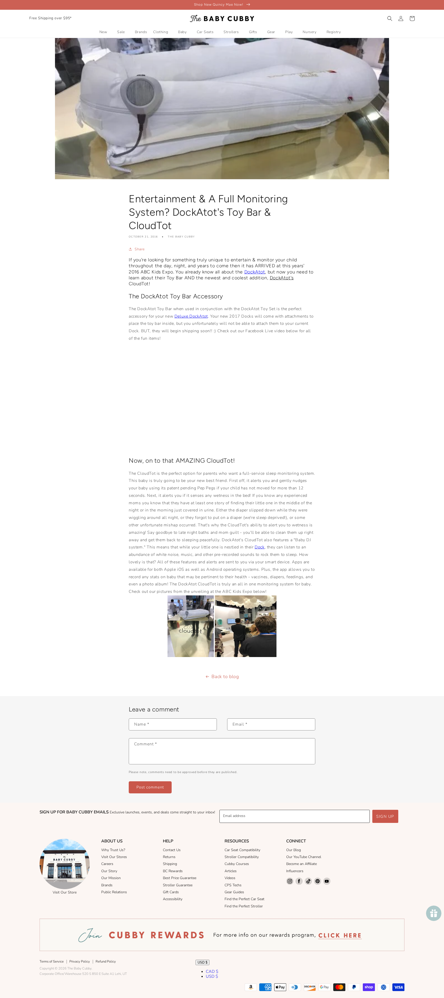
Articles (231, 871)
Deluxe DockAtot (191, 316)
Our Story (109, 871)
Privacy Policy (79, 961)
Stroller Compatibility (242, 856)
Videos (230, 878)
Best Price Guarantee (179, 878)
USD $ (202, 962)
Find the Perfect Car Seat (244, 899)
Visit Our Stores (114, 856)
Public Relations (114, 892)
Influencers (294, 871)
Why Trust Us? (113, 850)
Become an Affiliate (301, 863)
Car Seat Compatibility (242, 850)
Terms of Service (52, 961)
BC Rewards (173, 871)
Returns (169, 856)
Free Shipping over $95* (50, 18)
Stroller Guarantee (177, 885)
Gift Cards (171, 892)
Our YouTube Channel (303, 856)
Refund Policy (106, 961)
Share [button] (140, 249)
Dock (259, 547)
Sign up (385, 816)
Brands (107, 885)
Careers (107, 863)
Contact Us (172, 850)
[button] (389, 18)
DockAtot (254, 272)
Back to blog (225, 676)
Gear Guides (234, 892)
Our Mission (111, 878)
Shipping (170, 863)
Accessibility (172, 899)
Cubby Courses (237, 863)
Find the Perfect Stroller (244, 906)
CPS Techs (233, 885)
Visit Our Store (65, 892)
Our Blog (293, 850)
